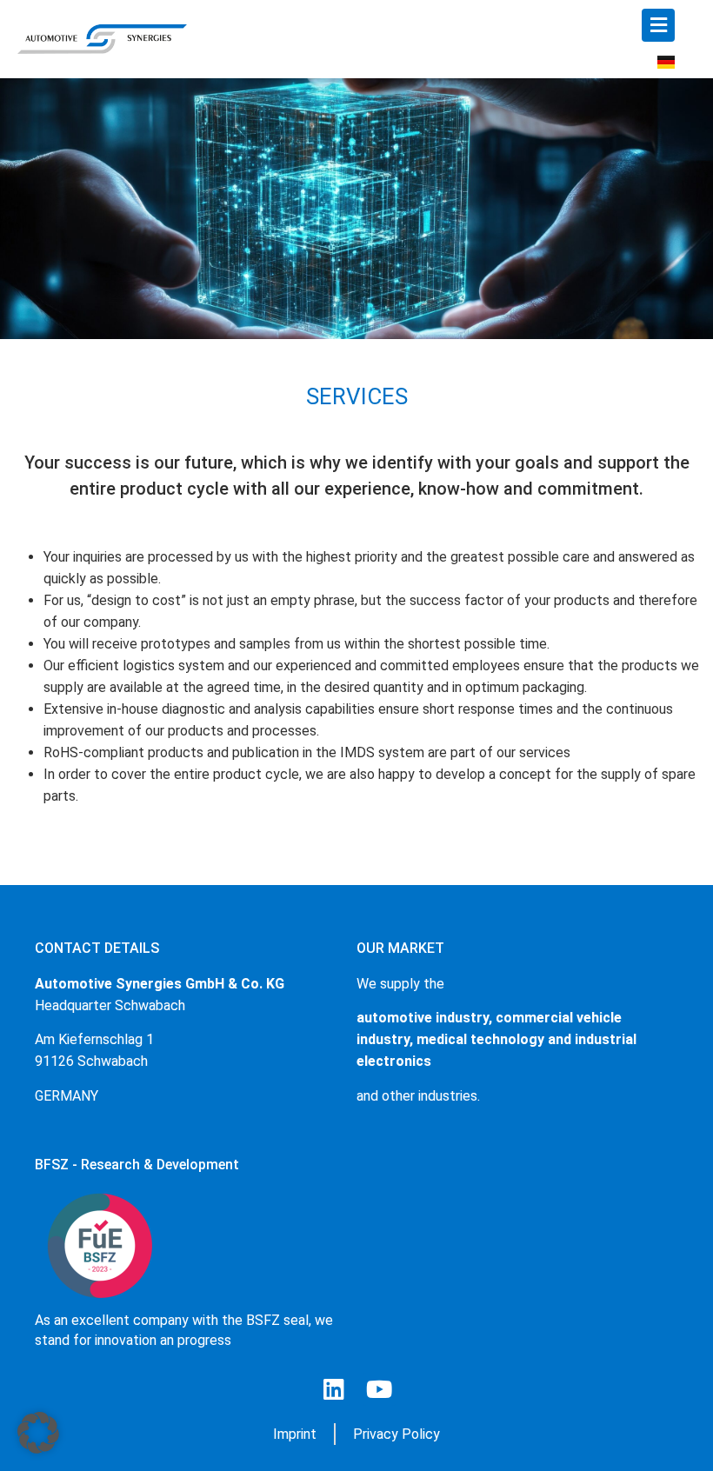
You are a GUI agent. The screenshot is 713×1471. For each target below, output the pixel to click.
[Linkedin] (333, 1389)
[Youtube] (379, 1389)
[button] (38, 1432)
